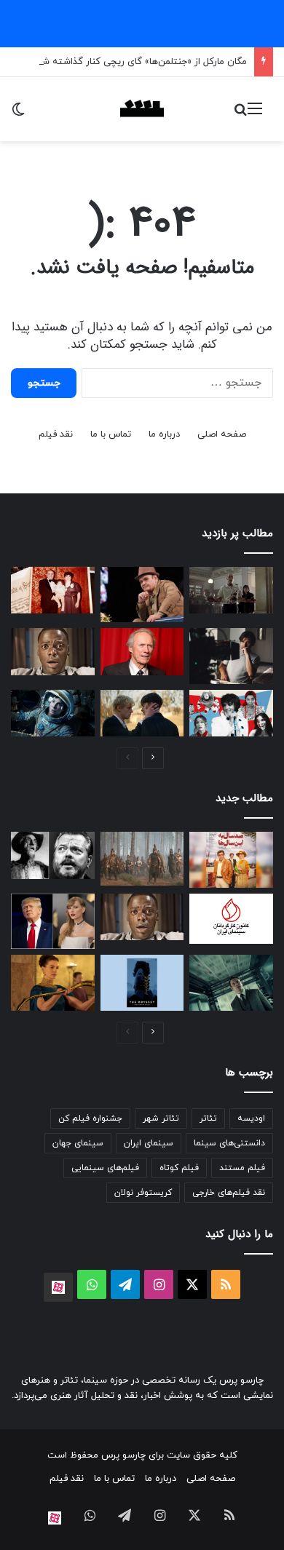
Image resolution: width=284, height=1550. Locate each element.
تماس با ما (110, 434)
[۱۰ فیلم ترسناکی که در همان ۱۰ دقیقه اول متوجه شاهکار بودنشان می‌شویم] (53, 651)
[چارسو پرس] (142, 109)
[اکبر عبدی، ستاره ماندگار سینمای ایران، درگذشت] (142, 594)
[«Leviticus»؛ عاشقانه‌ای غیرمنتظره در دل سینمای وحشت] (142, 713)
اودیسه (251, 1118)
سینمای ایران (148, 1143)
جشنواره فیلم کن (90, 1118)
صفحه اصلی (221, 434)
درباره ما (164, 434)
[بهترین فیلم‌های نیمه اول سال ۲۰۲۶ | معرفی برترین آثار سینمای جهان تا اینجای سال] (231, 713)
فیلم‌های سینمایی (105, 1168)
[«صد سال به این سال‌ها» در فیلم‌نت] (231, 859)
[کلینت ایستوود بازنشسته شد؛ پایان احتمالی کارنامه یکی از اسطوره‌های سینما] (142, 651)
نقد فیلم (56, 434)
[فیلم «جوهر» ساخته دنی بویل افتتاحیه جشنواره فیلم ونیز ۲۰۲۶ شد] (231, 982)
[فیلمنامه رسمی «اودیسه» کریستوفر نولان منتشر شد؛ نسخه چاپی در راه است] (142, 982)
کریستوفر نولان (143, 1193)
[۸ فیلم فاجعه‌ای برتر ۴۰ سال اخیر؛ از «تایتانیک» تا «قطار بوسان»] (53, 713)
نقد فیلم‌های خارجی (228, 1193)
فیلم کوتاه (179, 1168)
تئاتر (208, 1118)
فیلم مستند (242, 1168)
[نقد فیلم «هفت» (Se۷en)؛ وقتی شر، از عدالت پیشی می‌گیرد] (231, 590)
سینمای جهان (77, 1143)
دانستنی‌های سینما (229, 1143)
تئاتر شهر (161, 1118)
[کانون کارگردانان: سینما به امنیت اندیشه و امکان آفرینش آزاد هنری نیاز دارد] (231, 919)
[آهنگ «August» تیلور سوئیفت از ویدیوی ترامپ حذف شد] (53, 921)
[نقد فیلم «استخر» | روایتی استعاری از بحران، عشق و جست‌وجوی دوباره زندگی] (231, 655)
